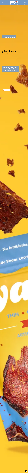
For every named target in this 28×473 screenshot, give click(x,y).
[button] (2, 2)
